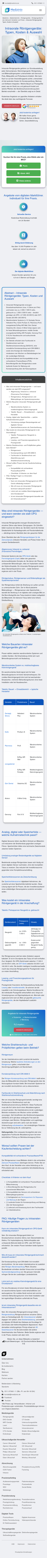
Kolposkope (26, 1434)
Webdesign (7, 1490)
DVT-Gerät (23, 963)
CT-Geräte (26, 1419)
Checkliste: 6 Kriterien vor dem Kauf (24, 473)
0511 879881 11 (39, 3)
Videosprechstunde (29, 1520)
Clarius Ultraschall (28, 1443)
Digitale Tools (7, 1514)
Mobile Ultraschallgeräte (30, 1431)
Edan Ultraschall (9, 1457)
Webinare (5, 1372)
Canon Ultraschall (9, 1443)
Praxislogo (6, 1484)
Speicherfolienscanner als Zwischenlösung (26, 427)
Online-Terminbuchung (11, 1520)
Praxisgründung (8, 1502)
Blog (3, 1369)
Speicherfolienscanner (13, 881)
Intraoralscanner (30, 1317)
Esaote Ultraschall (9, 1449)
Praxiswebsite (27, 1484)
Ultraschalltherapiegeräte (12, 1532)
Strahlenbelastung (28, 1319)
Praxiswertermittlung (10, 1505)
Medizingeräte (8, 1413)
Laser (5, 1425)
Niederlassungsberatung (12, 1499)
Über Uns (5, 1363)
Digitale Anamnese (28, 1517)
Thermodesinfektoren (29, 1425)
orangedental (9, 764)
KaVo (7, 732)
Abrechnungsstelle (9, 1467)
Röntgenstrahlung (8, 1314)
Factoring (25, 1470)
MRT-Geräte (7, 1422)
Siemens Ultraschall (29, 1452)
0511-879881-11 (10, 1391)
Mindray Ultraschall (29, 1457)
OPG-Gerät (26, 556)
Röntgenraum (16, 450)
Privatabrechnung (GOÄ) (31, 1467)
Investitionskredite (18, 987)
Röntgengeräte (25, 18)
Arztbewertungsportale (11, 1481)
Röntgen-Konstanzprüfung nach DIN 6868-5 (20, 1078)
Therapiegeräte (8, 1529)
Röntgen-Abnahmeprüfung (15, 1267)
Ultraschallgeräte (28, 1417)
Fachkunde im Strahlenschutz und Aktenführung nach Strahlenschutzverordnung (23, 458)
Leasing (4, 987)
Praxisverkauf (27, 1508)
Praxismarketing (9, 1478)
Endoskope (7, 1434)
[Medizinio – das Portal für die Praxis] (14, 10)
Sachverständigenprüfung (11, 1272)
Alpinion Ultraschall (10, 1446)
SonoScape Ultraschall (30, 1455)
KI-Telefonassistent (10, 1523)
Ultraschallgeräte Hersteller (13, 1440)
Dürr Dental (9, 783)
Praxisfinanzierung (28, 1502)
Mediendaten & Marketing (11, 1383)
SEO (4, 1487)
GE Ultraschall (27, 1446)
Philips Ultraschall (9, 1452)
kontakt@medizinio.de (12, 3)
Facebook (8, 1397)
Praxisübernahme (28, 1499)
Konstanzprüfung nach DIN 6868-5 (23, 453)
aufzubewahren (18, 1125)
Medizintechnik (14, 18)
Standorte (5, 1386)
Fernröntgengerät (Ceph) (11, 558)
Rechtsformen (8, 1508)
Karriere (5, 1375)
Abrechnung (7, 1463)
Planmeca (8, 745)
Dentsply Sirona (8, 714)
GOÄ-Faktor (7, 1470)
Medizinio (6, 18)
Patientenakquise (28, 1481)
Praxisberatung (8, 1496)
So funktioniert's (7, 1366)
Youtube (8, 1400)
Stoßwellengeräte (9, 1535)
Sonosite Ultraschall (29, 1449)
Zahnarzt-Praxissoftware (10, 1163)
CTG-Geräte (7, 1431)
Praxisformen (26, 1505)
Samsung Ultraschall (10, 1455)
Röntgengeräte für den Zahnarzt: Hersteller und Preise (23, 19)
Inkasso (5, 1473)
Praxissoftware (8, 1517)
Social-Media (26, 1487)
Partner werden (7, 1378)
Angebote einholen (11, 106)
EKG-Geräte (7, 1419)
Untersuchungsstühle (29, 1422)
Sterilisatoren (7, 1428)
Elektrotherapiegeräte (30, 1532)
